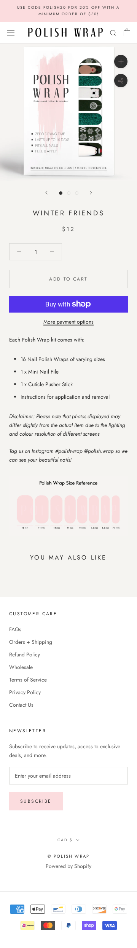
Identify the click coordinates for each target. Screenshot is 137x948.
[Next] (91, 192)
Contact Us (21, 705)
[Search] (113, 32)
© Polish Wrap (69, 856)
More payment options (68, 322)
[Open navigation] (10, 32)
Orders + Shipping (30, 642)
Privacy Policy (25, 692)
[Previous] (46, 192)
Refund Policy (24, 654)
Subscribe (36, 801)
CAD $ (65, 840)
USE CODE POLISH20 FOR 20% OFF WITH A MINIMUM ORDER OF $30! (68, 11)
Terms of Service (28, 679)
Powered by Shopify (68, 866)
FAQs (15, 629)
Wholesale (21, 667)
